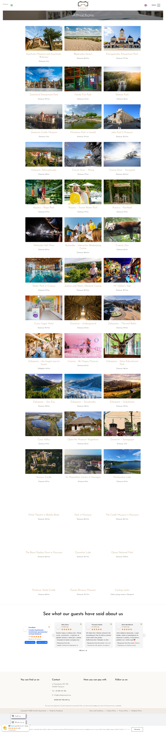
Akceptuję (137, 729)
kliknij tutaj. (127, 729)
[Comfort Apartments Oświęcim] (83, 2)
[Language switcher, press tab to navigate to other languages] (146, 5)
